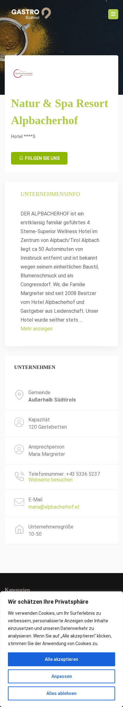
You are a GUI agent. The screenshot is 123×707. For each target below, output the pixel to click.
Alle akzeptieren (61, 659)
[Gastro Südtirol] (29, 14)
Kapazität (39, 420)
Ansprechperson (46, 447)
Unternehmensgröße (50, 527)
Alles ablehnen (61, 693)
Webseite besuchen (50, 480)
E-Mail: (35, 500)
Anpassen (61, 676)
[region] (61, 649)
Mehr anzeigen (36, 329)
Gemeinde (39, 393)
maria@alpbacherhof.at (53, 507)
